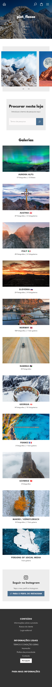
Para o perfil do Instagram (27, 594)
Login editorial (26, 630)
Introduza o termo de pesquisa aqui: (26, 112)
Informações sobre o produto (26, 623)
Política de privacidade (26, 652)
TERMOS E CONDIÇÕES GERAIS (26, 645)
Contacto (26, 656)
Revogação (26, 661)
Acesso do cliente (26, 627)
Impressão (26, 648)
